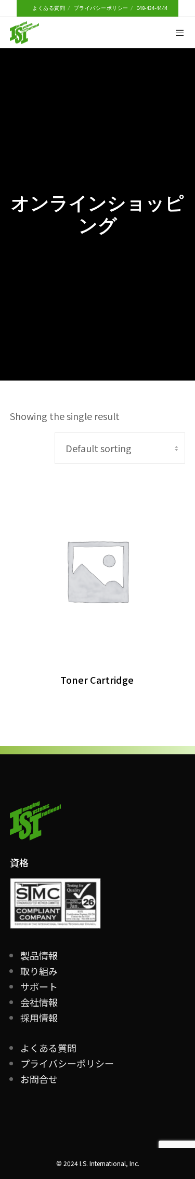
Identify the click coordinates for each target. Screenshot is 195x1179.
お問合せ (39, 1079)
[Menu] (177, 32)
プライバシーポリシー (101, 8)
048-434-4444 (152, 8)
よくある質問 (48, 8)
